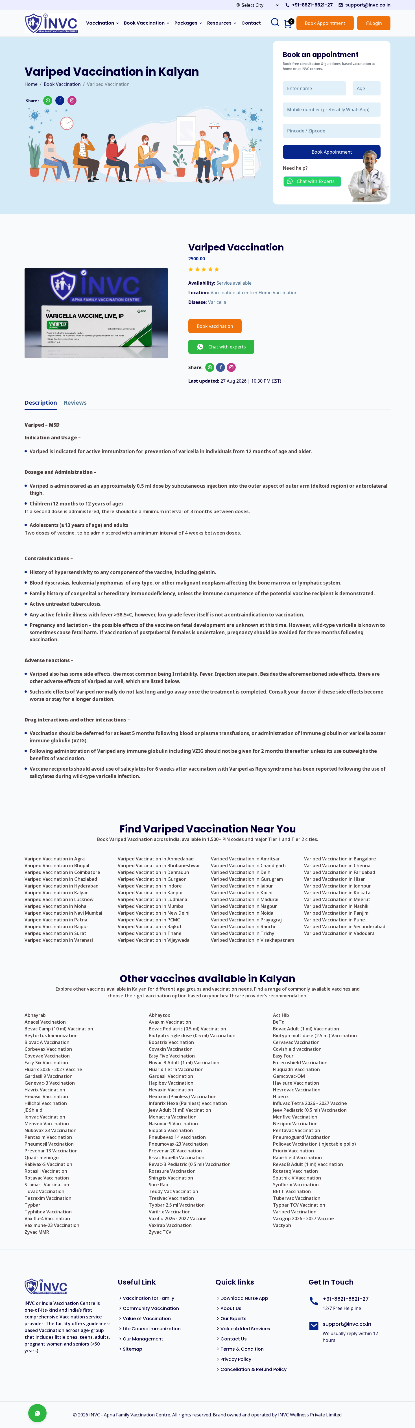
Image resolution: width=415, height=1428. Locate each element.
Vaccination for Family (148, 1298)
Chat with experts (225, 347)
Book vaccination (215, 326)
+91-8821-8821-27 (312, 5)
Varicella (217, 302)
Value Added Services (245, 1328)
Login (376, 23)
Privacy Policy (235, 1359)
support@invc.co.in (367, 5)
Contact (251, 23)
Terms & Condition (242, 1349)
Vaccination (100, 23)
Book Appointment (325, 23)
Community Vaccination (151, 1308)
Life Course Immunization (152, 1328)
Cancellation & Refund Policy (253, 1369)
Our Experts (233, 1318)
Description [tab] (41, 402)
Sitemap (132, 1349)
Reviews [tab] (75, 402)
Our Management (143, 1339)
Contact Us (233, 1339)
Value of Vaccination (147, 1318)
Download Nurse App (244, 1298)
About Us (230, 1308)
